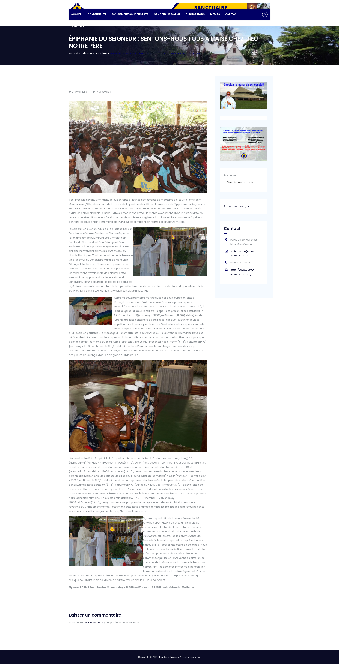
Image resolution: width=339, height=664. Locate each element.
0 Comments (103, 91)
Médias (215, 14)
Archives (230, 175)
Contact (77, 26)
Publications (195, 14)
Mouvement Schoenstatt (130, 14)
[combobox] (244, 182)
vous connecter (93, 622)
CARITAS (230, 14)
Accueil (76, 14)
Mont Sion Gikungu (168, 657)
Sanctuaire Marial (167, 14)
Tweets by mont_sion (238, 206)
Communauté (96, 14)
